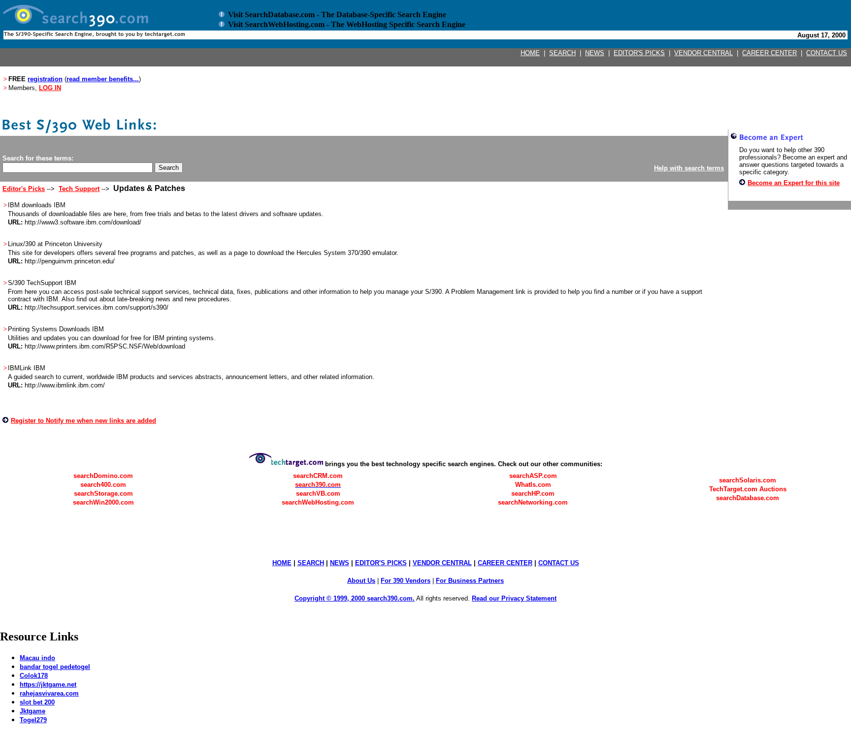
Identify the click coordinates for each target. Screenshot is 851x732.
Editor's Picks (23, 188)
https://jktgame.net (48, 684)
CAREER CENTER (769, 53)
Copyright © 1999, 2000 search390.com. (355, 598)
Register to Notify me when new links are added (83, 420)
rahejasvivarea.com (49, 693)
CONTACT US (826, 53)
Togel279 (33, 720)
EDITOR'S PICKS (639, 53)
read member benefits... (102, 79)
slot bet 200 (37, 702)
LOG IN (50, 88)
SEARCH (562, 53)
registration (45, 79)
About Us (361, 580)
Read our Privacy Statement (514, 598)
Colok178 (34, 675)
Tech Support (79, 188)
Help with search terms (689, 168)
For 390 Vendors (405, 580)
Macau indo (37, 658)
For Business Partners (470, 580)
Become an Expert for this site (794, 183)
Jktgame (32, 711)
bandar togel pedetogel (55, 666)
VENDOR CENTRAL (703, 53)
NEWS (594, 53)
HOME (530, 53)
